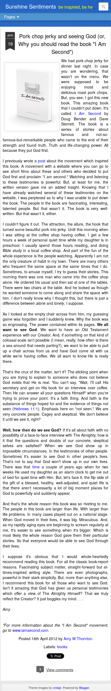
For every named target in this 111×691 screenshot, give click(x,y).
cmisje (57, 687)
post (41, 160)
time (36, 466)
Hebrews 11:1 (26, 408)
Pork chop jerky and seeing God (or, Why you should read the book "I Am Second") (62, 43)
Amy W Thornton (78, 638)
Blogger (84, 687)
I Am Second (88, 113)
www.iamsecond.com (30, 630)
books (62, 646)
